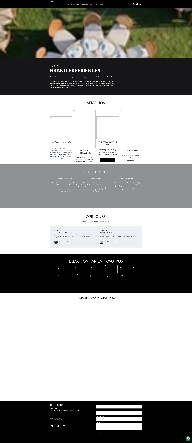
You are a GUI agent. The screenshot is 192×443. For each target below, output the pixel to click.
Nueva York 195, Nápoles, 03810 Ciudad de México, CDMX (66, 410)
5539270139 (57, 418)
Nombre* (98, 404)
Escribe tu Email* (100, 416)
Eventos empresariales (73, 4)
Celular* (98, 410)
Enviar (102, 433)
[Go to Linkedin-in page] (140, 4)
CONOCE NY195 (108, 160)
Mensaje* (98, 422)
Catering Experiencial (87, 4)
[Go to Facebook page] (134, 4)
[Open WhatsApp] (188, 438)
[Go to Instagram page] (137, 4)
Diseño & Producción (99, 4)
